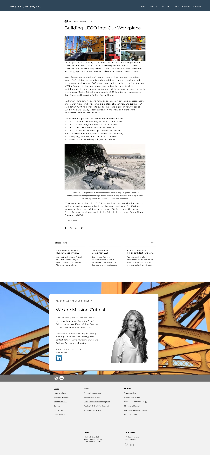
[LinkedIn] (61, 378)
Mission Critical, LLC (26, 6)
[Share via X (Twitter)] (71, 228)
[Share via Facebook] (66, 228)
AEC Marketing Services (93, 410)
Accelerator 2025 (60, 402)
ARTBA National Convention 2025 (100, 251)
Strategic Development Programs (97, 402)
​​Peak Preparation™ (61, 397)
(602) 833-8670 (130, 439)
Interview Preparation (92, 397)
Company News (71, 220)
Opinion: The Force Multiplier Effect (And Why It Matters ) (140, 251)
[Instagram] (56, 378)
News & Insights (60, 393)
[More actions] (144, 21)
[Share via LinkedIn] (76, 228)
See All (153, 242)
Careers (57, 406)
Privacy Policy (59, 414)
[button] (165, 6)
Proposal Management (92, 393)
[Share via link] (82, 228)
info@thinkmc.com (132, 437)
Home (56, 389)
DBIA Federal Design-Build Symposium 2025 (67, 251)
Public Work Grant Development (96, 406)
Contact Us (58, 410)
